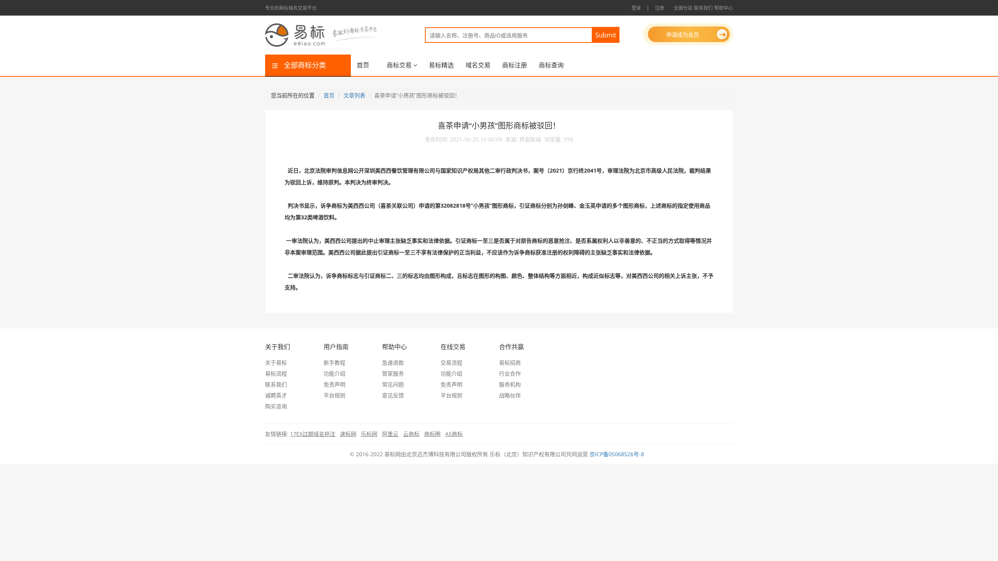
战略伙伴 (510, 395)
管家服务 (393, 373)
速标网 (348, 434)
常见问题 (393, 384)
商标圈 (432, 434)
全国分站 (683, 8)
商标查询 (551, 65)
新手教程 (334, 362)
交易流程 (451, 362)
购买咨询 (276, 406)
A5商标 (454, 434)
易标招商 (510, 362)
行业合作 (510, 373)
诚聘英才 (276, 395)
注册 (659, 8)
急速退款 (393, 362)
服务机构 (510, 384)
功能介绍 (334, 373)
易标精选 (441, 65)
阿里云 (390, 434)
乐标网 (369, 434)
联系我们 (703, 8)
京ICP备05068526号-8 (616, 454)
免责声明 (334, 384)
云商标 (411, 434)
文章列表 (354, 95)
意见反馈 (393, 395)
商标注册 (514, 65)
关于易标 (276, 362)
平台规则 (334, 395)
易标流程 (276, 373)
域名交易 (477, 65)
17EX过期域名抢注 (312, 434)
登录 (636, 8)
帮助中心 (723, 8)
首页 (363, 65)
